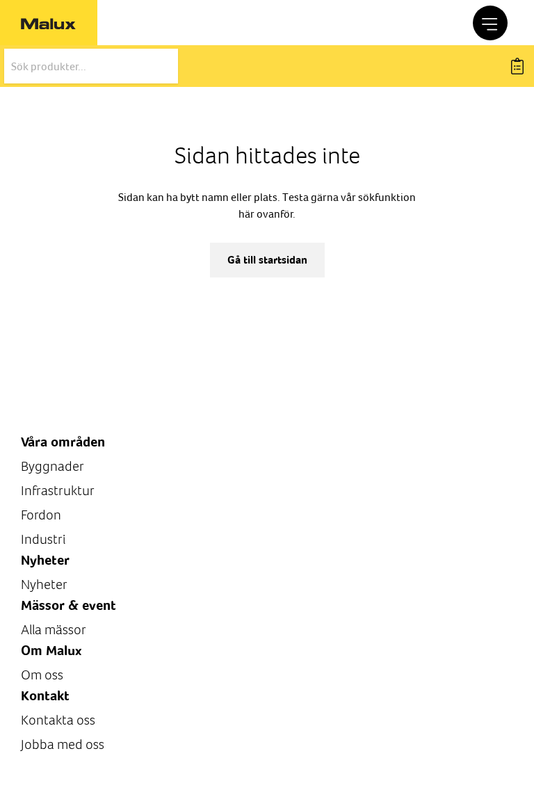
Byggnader (52, 466)
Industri (43, 539)
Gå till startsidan (267, 259)
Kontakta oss (58, 720)
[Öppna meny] (490, 23)
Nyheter (44, 584)
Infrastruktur (58, 490)
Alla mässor (53, 629)
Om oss (42, 675)
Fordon (41, 515)
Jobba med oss (62, 744)
